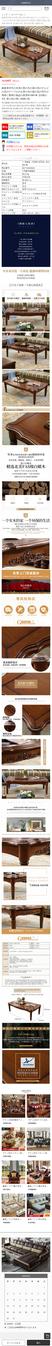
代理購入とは (13, 141)
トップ (4, 14)
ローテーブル (17, 14)
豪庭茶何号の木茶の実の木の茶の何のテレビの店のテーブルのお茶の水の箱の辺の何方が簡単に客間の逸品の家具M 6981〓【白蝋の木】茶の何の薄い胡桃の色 (26, 20)
